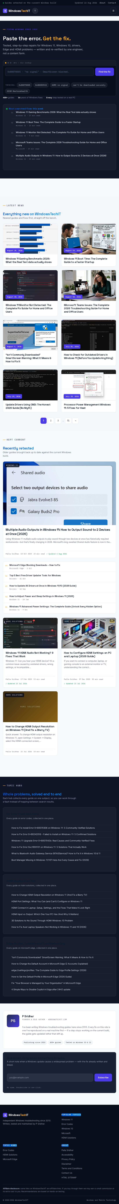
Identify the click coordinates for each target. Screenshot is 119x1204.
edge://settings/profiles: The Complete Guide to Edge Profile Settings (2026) (48, 970)
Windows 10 (67, 1128)
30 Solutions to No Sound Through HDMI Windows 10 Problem (42, 920)
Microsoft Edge (10, 1159)
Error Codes (67, 1124)
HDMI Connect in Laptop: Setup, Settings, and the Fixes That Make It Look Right (50, 908)
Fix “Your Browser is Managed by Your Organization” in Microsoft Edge (46, 983)
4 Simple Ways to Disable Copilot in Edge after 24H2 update (40, 989)
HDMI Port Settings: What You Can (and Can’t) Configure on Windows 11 (46, 901)
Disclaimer (66, 1164)
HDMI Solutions (69, 1137)
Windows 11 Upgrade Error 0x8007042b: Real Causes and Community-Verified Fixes (53, 840)
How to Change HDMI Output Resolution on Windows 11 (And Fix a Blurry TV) (49, 895)
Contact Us (67, 1173)
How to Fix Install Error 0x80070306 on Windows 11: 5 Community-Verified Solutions (53, 828)
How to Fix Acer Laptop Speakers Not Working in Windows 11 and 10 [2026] (48, 927)
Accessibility (67, 1154)
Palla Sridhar (67, 1150)
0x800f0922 (41, 85)
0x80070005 (24, 85)
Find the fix (104, 71)
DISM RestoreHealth (17, 91)
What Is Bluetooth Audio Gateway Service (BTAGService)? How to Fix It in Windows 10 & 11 (55, 853)
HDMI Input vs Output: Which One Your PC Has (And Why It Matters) (45, 914)
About (102, 3)
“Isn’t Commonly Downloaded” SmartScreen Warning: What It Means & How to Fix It (52, 957)
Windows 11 (67, 1119)
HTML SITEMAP (69, 1177)
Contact (112, 3)
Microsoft (66, 1133)
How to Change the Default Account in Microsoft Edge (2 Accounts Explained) (49, 963)
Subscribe (103, 1077)
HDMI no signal (60, 85)
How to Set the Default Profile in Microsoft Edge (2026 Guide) (41, 976)
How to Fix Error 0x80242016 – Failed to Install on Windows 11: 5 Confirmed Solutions (53, 834)
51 (68, 420)
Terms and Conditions (72, 1168)
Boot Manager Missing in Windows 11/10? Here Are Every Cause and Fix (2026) (50, 860)
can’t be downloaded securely (89, 85)
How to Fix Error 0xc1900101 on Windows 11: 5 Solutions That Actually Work (48, 847)
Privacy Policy (68, 1159)
